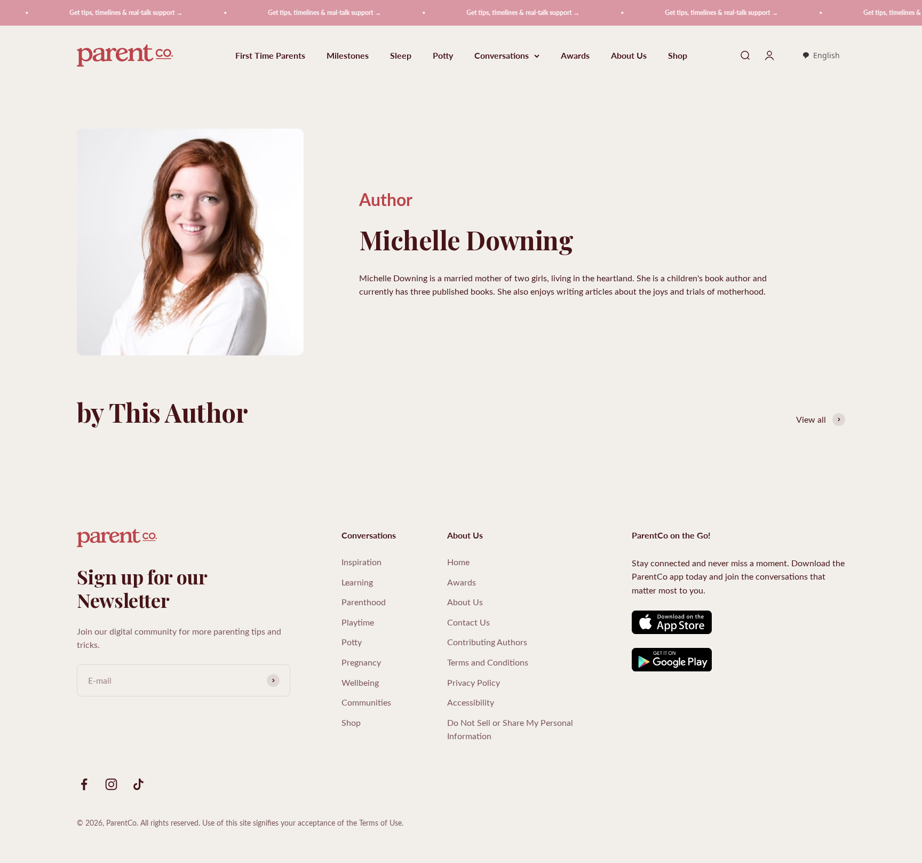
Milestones (348, 56)
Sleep (400, 56)
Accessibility (470, 702)
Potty (443, 56)
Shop (677, 56)
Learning (357, 582)
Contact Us (468, 622)
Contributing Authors (487, 641)
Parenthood (363, 601)
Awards (575, 56)
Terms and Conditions (487, 662)
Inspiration (361, 561)
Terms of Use (380, 823)
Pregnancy (361, 662)
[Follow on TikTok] (138, 784)
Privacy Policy (473, 682)
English (826, 55)
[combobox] (821, 56)
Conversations (501, 56)
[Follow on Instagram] (111, 784)
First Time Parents (270, 56)
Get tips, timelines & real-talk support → (108, 12)
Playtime (357, 622)
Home (458, 561)
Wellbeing (360, 682)
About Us (629, 56)
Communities (366, 702)
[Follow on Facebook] (84, 784)
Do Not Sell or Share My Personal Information (510, 729)
